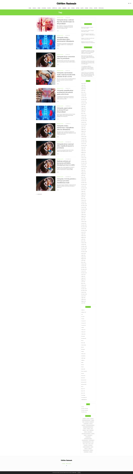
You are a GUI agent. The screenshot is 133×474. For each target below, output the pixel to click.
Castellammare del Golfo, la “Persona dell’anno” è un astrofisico (87, 51)
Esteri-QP (83, 342)
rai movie (85, 445)
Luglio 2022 (83, 170)
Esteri (39, 8)
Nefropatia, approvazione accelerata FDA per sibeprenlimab (64, 110)
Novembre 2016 (84, 290)
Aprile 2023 (83, 154)
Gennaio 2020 (83, 223)
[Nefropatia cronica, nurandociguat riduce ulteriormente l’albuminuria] (45, 42)
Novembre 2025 (84, 99)
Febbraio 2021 (83, 200)
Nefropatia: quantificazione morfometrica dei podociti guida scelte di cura (65, 92)
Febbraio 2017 (83, 285)
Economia (44, 8)
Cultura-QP (83, 331)
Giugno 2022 (83, 171)
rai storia (90, 445)
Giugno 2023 (83, 150)
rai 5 (92, 443)
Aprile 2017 (83, 281)
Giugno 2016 (83, 299)
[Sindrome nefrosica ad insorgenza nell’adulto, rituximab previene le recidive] (45, 166)
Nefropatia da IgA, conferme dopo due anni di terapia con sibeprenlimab (65, 21)
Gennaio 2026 (83, 95)
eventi (85, 428)
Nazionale (58, 17)
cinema (92, 420)
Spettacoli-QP (83, 382)
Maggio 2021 (83, 194)
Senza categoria (84, 371)
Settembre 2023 (84, 145)
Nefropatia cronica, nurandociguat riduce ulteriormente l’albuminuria (65, 39)
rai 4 (89, 443)
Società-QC (83, 375)
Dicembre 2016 (83, 288)
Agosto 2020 (83, 210)
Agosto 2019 (83, 232)
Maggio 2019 (83, 237)
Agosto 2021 (83, 189)
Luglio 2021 (83, 191)
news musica (90, 435)
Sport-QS (83, 393)
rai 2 (84, 443)
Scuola (91, 8)
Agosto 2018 (83, 253)
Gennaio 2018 (83, 265)
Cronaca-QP (83, 323)
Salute (82, 8)
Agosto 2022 (83, 168)
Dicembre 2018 (83, 246)
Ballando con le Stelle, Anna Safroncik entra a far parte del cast (87, 39)
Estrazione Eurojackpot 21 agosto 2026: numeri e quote (87, 28)
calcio (88, 418)
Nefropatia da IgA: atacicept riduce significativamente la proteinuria (65, 146)
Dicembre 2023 (83, 140)
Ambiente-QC (83, 312)
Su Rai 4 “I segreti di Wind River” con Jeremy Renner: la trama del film (87, 76)
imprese (84, 430)
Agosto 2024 (83, 125)
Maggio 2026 (83, 88)
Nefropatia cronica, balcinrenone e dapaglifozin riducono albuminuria (65, 127)
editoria (83, 425)
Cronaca (34, 8)
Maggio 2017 (83, 279)
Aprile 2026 (83, 90)
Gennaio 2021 (83, 202)
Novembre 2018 (84, 248)
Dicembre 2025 (84, 97)
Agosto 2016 (83, 295)
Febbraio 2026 (83, 94)
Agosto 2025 (83, 104)
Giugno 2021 (83, 193)
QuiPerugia (83, 358)
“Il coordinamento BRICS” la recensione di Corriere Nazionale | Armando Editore (87, 67)
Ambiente (64, 8)
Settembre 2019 (84, 230)
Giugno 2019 (83, 235)
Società (95, 8)
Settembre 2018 (84, 251)
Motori (77, 8)
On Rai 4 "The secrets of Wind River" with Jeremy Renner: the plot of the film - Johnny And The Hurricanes (87, 73)
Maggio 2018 (83, 258)
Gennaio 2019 (83, 244)
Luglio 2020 (83, 212)
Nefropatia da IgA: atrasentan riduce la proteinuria (66, 57)
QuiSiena (82, 360)
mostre (93, 433)
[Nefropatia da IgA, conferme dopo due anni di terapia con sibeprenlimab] (45, 24)
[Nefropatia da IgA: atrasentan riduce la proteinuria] (45, 60)
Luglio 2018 (83, 255)
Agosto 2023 (83, 147)
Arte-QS (82, 316)
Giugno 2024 (83, 129)
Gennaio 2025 (83, 117)
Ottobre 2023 (83, 143)
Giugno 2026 (83, 86)
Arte (69, 8)
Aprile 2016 (83, 302)
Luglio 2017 (83, 276)
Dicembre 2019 (83, 225)
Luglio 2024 (83, 127)
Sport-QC (83, 388)
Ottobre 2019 (83, 228)
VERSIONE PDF (84, 399)
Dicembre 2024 (84, 118)
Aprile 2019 (83, 239)
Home (30, 8)
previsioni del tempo (88, 438)
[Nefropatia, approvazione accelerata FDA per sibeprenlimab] (45, 113)
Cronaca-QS (83, 325)
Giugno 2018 (83, 256)
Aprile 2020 (83, 217)
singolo (90, 448)
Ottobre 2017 (83, 271)
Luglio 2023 (83, 148)
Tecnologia (101, 8)
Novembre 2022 (84, 163)
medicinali (91, 430)
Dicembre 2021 (83, 182)
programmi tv (91, 440)
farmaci (88, 428)
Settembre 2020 (84, 209)
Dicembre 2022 (83, 161)
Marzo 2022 (83, 177)
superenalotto (86, 450)
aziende (84, 418)
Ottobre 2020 (83, 207)
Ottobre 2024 (83, 122)
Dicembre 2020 (84, 203)
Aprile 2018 (83, 260)
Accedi (82, 406)
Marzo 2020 (83, 219)
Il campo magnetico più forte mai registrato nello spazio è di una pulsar (87, 52)
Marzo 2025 (83, 113)
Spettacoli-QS (83, 384)
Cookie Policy (74, 472)
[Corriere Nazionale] (66, 3)
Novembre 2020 (84, 205)
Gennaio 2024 (83, 138)
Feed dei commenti (84, 410)
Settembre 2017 (84, 272)
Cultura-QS (83, 334)
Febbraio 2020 (83, 221)
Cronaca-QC (83, 320)
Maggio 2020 (83, 216)
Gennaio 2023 (83, 159)
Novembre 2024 (84, 120)
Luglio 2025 (83, 106)
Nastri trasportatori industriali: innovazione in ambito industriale (87, 56)
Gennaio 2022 (83, 180)
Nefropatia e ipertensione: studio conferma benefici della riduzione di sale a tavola (66, 74)
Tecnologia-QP (84, 397)
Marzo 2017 (83, 283)
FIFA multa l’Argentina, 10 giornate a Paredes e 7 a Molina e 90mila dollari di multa (88, 34)
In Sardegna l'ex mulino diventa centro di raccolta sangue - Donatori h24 (88, 61)
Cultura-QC (83, 329)
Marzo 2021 (83, 198)
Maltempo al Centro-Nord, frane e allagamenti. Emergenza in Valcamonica (88, 42)
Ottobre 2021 (83, 186)
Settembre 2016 (84, 294)
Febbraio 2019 (83, 242)
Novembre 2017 (84, 269)
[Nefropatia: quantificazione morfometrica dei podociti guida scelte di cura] (45, 95)
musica (85, 435)
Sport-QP (83, 390)
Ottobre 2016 (83, 292)
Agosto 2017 (83, 274)
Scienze (86, 8)
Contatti (63, 463)
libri (87, 430)
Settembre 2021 (84, 187)
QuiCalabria (83, 355)
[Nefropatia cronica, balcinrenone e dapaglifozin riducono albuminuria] (45, 130)
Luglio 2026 (83, 85)
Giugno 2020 (83, 214)
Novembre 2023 (84, 141)
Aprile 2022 (83, 175)
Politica (49, 8)
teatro (91, 450)
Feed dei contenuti (84, 408)
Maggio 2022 (83, 173)
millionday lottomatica (86, 433)
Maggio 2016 (83, 301)
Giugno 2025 (83, 108)
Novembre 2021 (84, 184)
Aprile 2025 (83, 111)
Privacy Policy (68, 463)
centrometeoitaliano (86, 420)
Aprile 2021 (83, 196)
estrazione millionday (90, 425)
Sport (59, 8)
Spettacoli (54, 8)
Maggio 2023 (83, 152)
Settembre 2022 (84, 166)
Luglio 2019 (83, 233)
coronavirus (86, 423)
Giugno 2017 (83, 278)
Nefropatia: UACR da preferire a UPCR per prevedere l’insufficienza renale (66, 180)
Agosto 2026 (83, 83)
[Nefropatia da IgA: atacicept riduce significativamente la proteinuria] (45, 148)
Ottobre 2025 (83, 101)
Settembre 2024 (84, 124)
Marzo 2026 (83, 92)
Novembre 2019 (84, 226)
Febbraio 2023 (83, 157)
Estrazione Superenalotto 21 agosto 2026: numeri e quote (87, 31)
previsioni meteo (85, 440)
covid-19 (90, 423)
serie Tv (86, 448)
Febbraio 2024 (83, 136)
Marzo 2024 (83, 134)
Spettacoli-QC (83, 379)
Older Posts (39, 194)
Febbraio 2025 (83, 115)
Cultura (73, 8)
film (91, 428)
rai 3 (86, 443)
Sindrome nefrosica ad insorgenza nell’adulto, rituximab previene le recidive (66, 163)
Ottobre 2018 (83, 249)
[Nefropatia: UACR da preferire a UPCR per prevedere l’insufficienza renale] (45, 183)
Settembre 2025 (84, 102)
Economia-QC (83, 338)
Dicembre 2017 (83, 267)
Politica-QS (83, 353)
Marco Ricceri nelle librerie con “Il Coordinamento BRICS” (87, 69)
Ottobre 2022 (83, 164)
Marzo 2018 (83, 262)
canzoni (91, 418)
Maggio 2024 (83, 131)
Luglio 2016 (83, 297)
